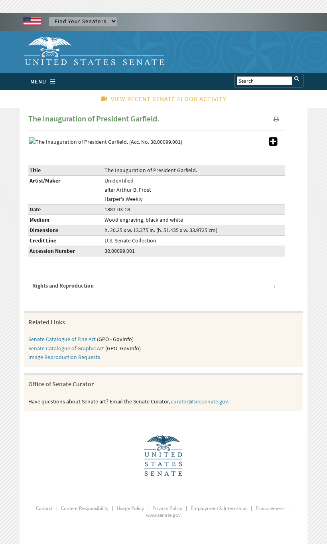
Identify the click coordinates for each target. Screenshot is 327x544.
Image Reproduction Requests (64, 357)
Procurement (270, 508)
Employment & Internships (219, 508)
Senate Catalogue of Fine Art (62, 339)
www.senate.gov (163, 515)
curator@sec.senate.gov (199, 401)
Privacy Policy (167, 508)
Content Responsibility (84, 508)
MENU (38, 81)
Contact (44, 508)
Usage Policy (130, 508)
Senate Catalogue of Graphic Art (66, 348)
